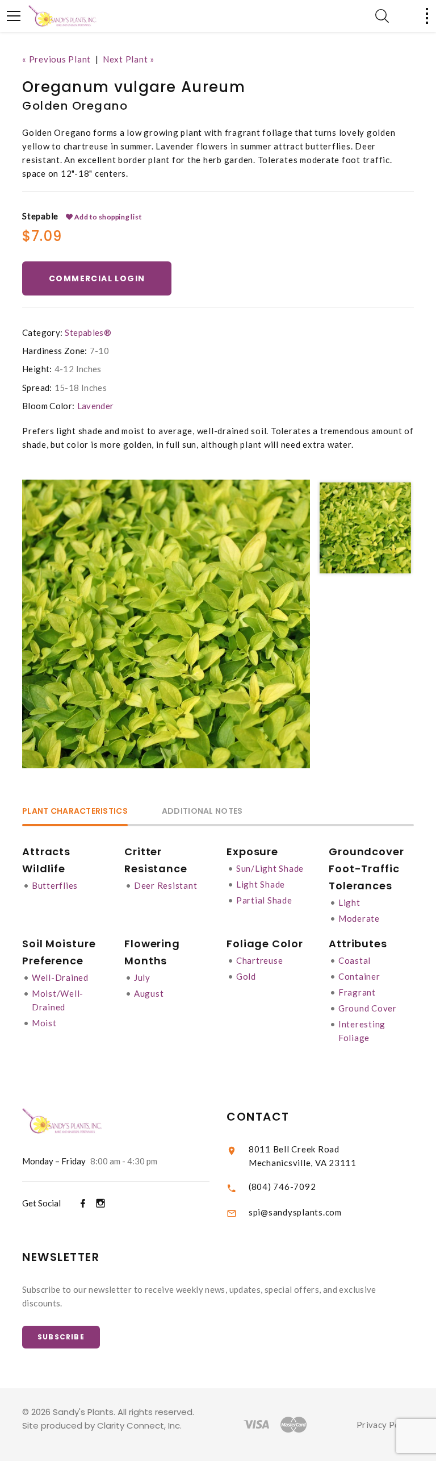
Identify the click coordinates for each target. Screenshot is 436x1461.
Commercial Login (97, 278)
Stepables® (88, 332)
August (149, 993)
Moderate (359, 918)
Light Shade (260, 884)
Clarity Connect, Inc (138, 1425)
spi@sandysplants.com (295, 1212)
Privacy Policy (385, 1425)
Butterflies (55, 885)
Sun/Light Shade (270, 868)
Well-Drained (60, 977)
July (142, 977)
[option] (166, 624)
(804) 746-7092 (282, 1186)
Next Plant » (128, 59)
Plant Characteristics (75, 812)
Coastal (354, 960)
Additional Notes (202, 812)
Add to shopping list (107, 217)
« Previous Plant (56, 59)
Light (349, 902)
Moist (44, 1023)
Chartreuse (259, 960)
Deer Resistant (166, 885)
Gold (246, 976)
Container (359, 976)
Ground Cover (367, 1008)
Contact (258, 1117)
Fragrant (357, 992)
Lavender (95, 406)
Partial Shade (264, 900)
